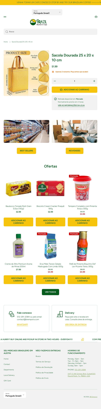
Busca (38, 356)
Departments (9, 370)
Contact (7, 364)
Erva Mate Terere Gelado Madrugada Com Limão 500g (50, 265)
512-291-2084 (80, 370)
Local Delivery (9, 375)
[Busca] (6, 32)
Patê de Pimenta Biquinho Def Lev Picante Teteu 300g (82, 265)
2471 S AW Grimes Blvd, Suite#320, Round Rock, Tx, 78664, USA (82, 375)
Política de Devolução (44, 367)
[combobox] (50, 32)
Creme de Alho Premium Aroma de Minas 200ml (18, 265)
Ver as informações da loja (71, 105)
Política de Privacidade (44, 373)
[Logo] (38, 22)
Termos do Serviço (43, 362)
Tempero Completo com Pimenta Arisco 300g (82, 207)
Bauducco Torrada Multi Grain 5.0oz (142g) (18, 207)
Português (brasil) (42, 13)
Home (6, 42)
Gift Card (7, 381)
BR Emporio (93, 397)
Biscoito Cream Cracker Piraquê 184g (50, 207)
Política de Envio (42, 378)
